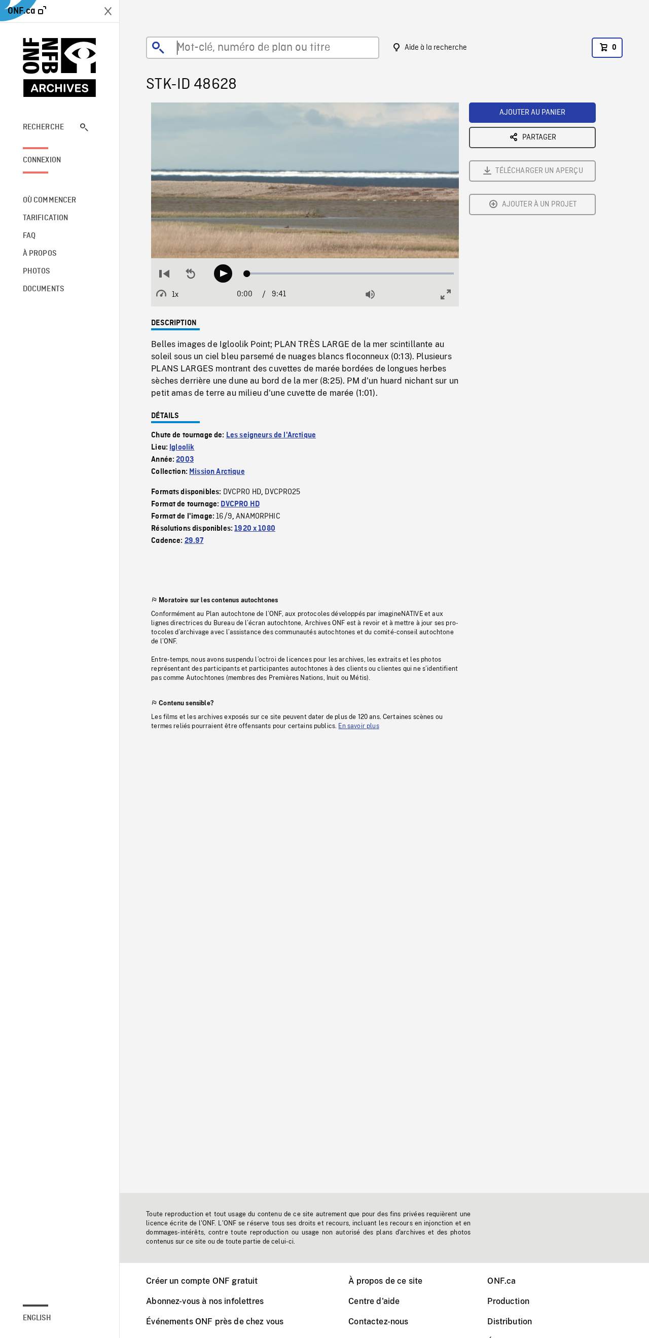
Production (508, 1301)
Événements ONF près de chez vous (214, 1321)
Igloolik (181, 447)
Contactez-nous (378, 1321)
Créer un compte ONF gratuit (202, 1281)
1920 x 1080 (254, 529)
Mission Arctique (217, 472)
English (37, 1318)
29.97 (194, 541)
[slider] (350, 273)
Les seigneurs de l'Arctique (271, 435)
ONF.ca (501, 1281)
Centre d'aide (374, 1301)
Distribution (509, 1321)
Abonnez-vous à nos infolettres (205, 1301)
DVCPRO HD (240, 504)
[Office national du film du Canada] (60, 67)
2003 (185, 460)
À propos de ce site (385, 1281)
